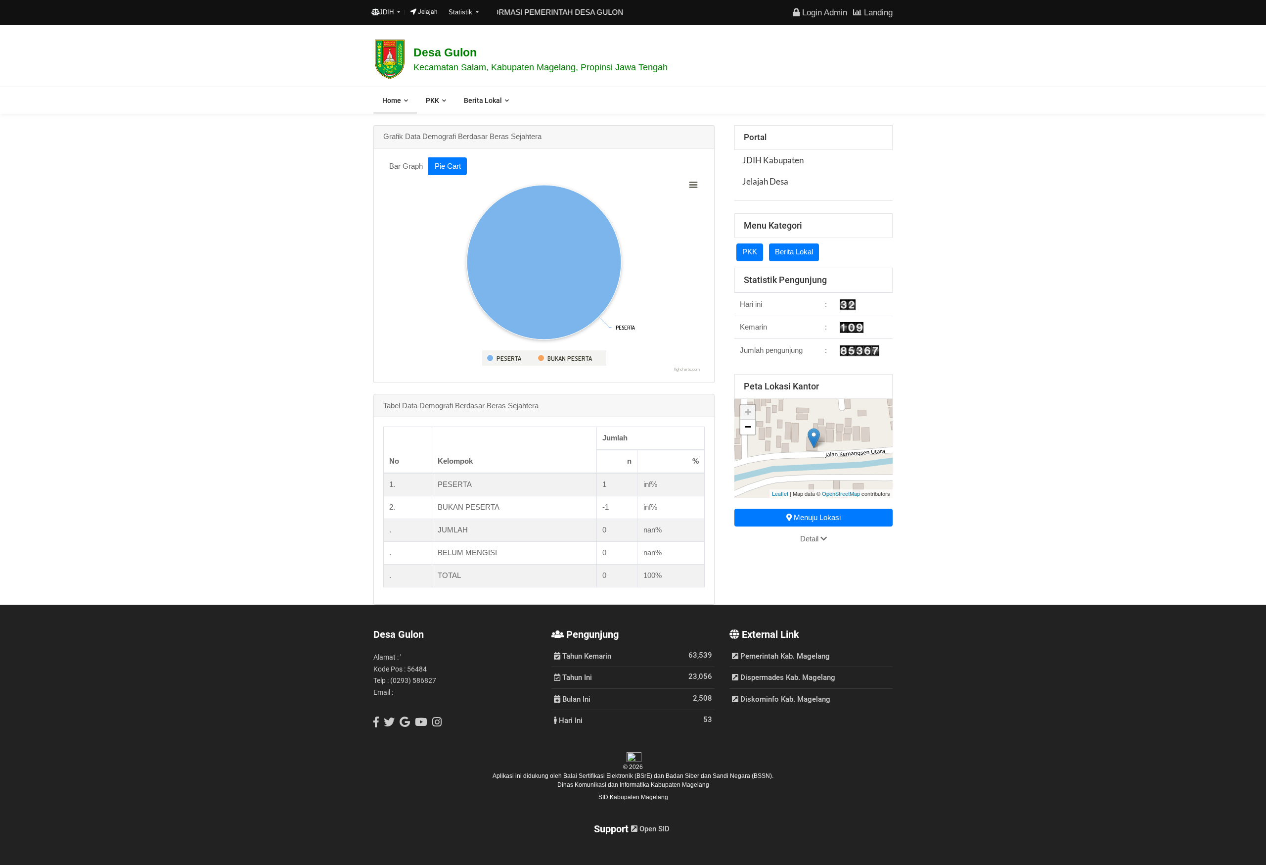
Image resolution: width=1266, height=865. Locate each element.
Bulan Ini (575, 699)
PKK (432, 100)
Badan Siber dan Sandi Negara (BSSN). (719, 775)
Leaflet (780, 493)
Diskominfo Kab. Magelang (784, 699)
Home (391, 100)
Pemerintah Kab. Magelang (784, 656)
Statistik (461, 12)
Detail (810, 538)
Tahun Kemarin (585, 656)
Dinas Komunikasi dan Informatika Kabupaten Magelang (633, 784)
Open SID (653, 828)
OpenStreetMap (841, 493)
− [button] (748, 427)
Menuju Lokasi (816, 517)
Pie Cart (448, 166)
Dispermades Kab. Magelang (786, 677)
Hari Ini (570, 720)
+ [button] (748, 412)
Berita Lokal (483, 100)
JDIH (387, 12)
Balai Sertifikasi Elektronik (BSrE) (608, 775)
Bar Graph (406, 166)
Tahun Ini (576, 677)
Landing (877, 12)
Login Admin (823, 12)
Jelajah (427, 11)
